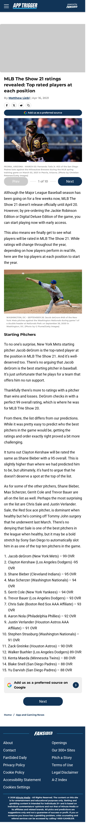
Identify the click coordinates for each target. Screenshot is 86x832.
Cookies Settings (16, 787)
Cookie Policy (13, 772)
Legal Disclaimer (65, 772)
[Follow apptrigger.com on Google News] (76, 685)
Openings (59, 743)
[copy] (28, 105)
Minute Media (23, 797)
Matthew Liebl (19, 98)
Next (70, 181)
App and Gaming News (30, 714)
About (8, 743)
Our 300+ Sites (63, 750)
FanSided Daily (15, 757)
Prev (16, 181)
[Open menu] (6, 6)
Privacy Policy (14, 765)
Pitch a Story (62, 757)
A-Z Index (59, 780)
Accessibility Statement (22, 780)
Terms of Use (62, 765)
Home (8, 714)
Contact (9, 750)
